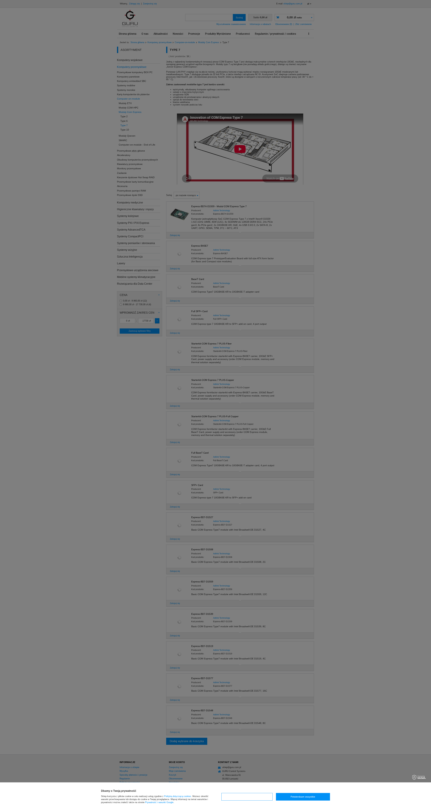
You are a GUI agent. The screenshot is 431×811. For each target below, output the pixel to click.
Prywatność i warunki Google (159, 802)
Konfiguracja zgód (247, 796)
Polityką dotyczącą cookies (177, 796)
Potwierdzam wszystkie (303, 796)
